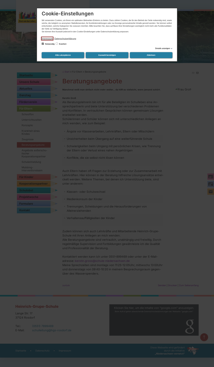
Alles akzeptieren (63, 55)
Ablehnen (151, 55)
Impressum (47, 38)
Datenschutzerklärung (65, 38)
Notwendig (50, 44)
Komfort (62, 44)
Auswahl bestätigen (107, 55)
